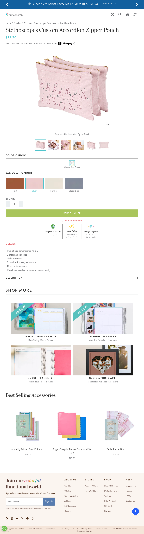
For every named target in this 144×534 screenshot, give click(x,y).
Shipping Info (131, 486)
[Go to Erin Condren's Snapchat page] (33, 518)
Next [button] (140, 432)
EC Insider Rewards (111, 491)
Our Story (68, 486)
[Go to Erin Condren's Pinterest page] (27, 518)
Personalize (72, 213)
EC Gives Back (70, 506)
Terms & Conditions (35, 508)
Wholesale (68, 491)
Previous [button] (3, 432)
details (11, 243)
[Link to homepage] (14, 15)
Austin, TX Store (91, 486)
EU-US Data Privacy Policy (82, 529)
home (8, 23)
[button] (7, 5)
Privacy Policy (50, 529)
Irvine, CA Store (91, 491)
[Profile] (112, 14)
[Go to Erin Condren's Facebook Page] (7, 518)
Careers (67, 511)
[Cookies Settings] (4, 528)
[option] (72, 4)
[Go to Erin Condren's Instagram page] (12, 518)
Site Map (107, 511)
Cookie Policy (64, 529)
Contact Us (130, 501)
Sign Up (49, 501)
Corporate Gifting (71, 496)
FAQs (128, 496)
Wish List (107, 496)
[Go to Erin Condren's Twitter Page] (22, 518)
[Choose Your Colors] (72, 163)
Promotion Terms (101, 529)
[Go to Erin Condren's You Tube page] (17, 518)
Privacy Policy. (47, 508)
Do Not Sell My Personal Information (124, 529)
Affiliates (67, 501)
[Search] (120, 14)
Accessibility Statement (84, 531)
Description (14, 278)
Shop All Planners (111, 486)
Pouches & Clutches (23, 23)
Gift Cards (108, 506)
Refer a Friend (110, 501)
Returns (129, 491)
